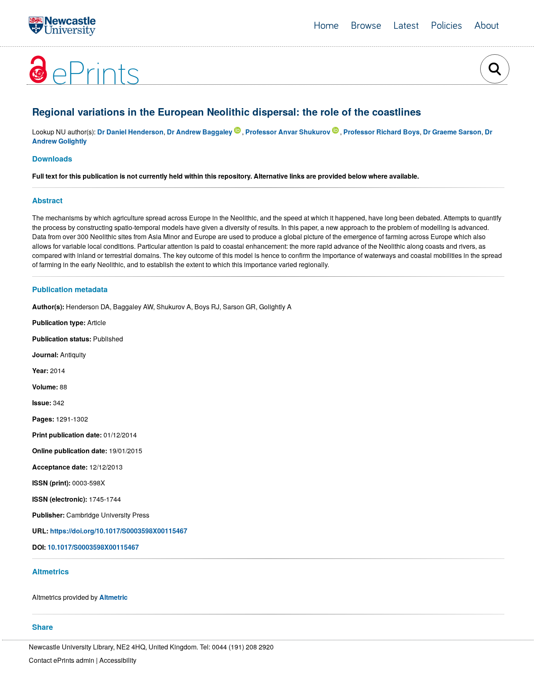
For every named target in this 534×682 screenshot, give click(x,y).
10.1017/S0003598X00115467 (93, 547)
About (486, 25)
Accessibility (117, 660)
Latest (406, 25)
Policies (446, 25)
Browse (366, 25)
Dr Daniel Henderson (130, 131)
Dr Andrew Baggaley (199, 131)
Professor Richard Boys (381, 131)
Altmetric (113, 597)
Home (326, 25)
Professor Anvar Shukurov (287, 131)
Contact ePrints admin (61, 660)
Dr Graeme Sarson (452, 131)
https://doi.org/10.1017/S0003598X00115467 (118, 530)
